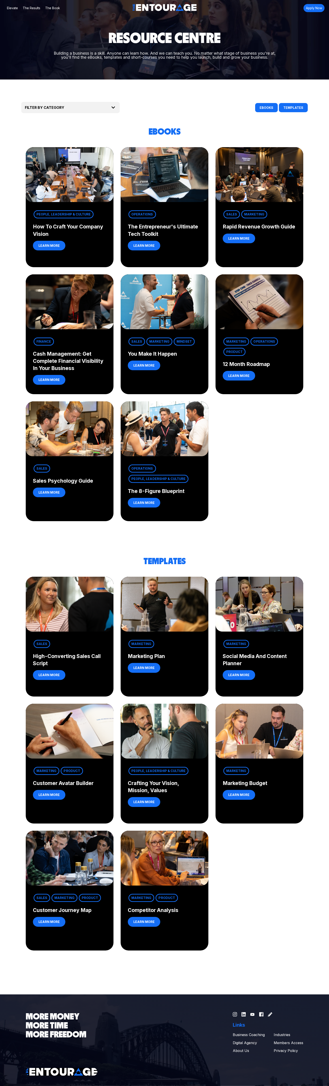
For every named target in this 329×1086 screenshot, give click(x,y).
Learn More (49, 245)
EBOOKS (266, 108)
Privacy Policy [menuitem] (286, 1050)
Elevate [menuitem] (12, 8)
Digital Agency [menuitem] (245, 1043)
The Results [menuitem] (31, 8)
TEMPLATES (293, 108)
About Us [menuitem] (241, 1050)
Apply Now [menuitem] (314, 8)
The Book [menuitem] (52, 8)
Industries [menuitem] (282, 1034)
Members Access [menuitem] (288, 1043)
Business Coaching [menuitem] (249, 1034)
